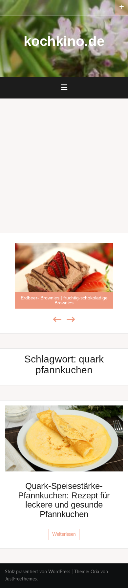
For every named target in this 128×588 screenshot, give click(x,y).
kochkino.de (64, 41)
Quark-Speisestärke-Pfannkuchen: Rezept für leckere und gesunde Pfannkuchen (64, 500)
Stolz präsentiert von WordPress (37, 572)
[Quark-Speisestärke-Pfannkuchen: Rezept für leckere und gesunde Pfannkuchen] (64, 438)
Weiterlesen (64, 534)
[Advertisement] (64, 166)
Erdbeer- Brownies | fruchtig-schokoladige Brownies (64, 300)
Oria (95, 572)
